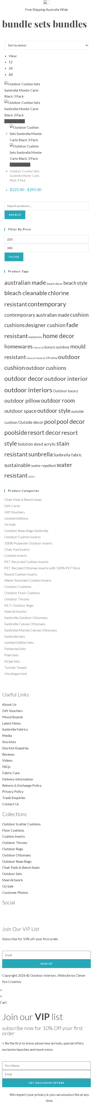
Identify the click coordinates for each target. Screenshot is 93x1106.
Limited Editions (16, 518)
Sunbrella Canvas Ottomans (24, 624)
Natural (31, 358)
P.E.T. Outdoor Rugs (19, 605)
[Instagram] (30, 914)
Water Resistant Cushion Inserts (27, 580)
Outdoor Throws (16, 599)
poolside (15, 432)
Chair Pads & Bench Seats (23, 499)
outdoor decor (23, 378)
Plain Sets (11, 655)
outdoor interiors (28, 390)
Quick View (16, 121)
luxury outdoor (57, 347)
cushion (79, 314)
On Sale (10, 524)
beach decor (55, 283)
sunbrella (40, 454)
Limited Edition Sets (19, 642)
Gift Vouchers (14, 512)
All (11, 74)
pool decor (70, 421)
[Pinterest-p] (19, 914)
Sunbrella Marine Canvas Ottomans (30, 630)
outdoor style (54, 410)
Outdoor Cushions (17, 586)
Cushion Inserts (15, 555)
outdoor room (58, 400)
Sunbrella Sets (14, 636)
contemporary (47, 304)
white (31, 476)
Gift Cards (12, 506)
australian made (25, 282)
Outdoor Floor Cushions (22, 593)
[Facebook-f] (7, 914)
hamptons (35, 337)
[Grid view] (5, 38)
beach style (75, 283)
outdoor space (20, 411)
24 (11, 68)
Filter (14, 256)
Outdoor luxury (65, 391)
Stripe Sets (12, 661)
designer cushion (45, 325)
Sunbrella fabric (67, 454)
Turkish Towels (15, 667)
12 (11, 62)
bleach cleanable (25, 292)
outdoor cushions (46, 368)
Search (15, 214)
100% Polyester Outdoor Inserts (28, 543)
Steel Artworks (15, 611)
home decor (58, 335)
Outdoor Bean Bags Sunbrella (26, 530)
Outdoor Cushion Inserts (22, 537)
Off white (51, 358)
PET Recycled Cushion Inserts (26, 562)
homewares (18, 346)
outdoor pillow (22, 400)
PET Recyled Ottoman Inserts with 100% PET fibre (42, 568)
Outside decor (30, 422)
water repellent (43, 465)
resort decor (44, 432)
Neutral (40, 358)
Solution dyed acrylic (37, 443)
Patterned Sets (15, 649)
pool (50, 421)
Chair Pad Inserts (17, 549)
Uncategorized (15, 673)
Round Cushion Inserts (20, 574)
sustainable (17, 465)
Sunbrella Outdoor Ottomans (26, 617)
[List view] (8, 38)
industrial (38, 347)
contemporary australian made (36, 315)
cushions (14, 325)
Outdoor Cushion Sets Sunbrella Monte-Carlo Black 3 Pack (25, 175)
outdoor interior (66, 378)
